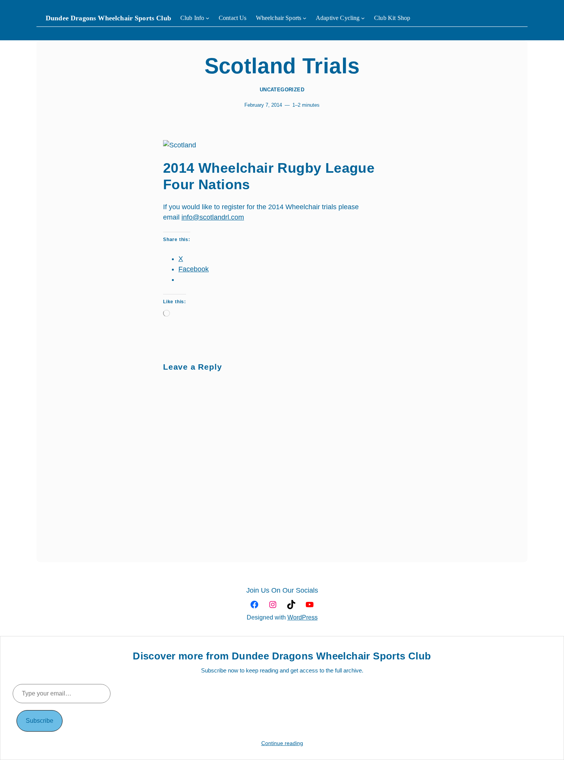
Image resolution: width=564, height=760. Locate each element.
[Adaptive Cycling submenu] (363, 18)
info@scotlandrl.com (212, 217)
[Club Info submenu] (207, 18)
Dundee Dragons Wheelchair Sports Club (108, 18)
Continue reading (282, 743)
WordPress (302, 617)
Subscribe (39, 720)
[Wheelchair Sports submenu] (305, 18)
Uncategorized (282, 90)
